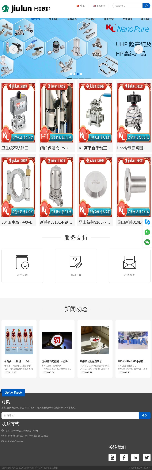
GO (144, 415)
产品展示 (90, 19)
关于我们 (53, 19)
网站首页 (35, 19)
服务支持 (109, 19)
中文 (82, 5)
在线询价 (127, 19)
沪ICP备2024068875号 (140, 468)
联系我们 (146, 19)
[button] (138, 49)
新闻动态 (72, 19)
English (101, 5)
